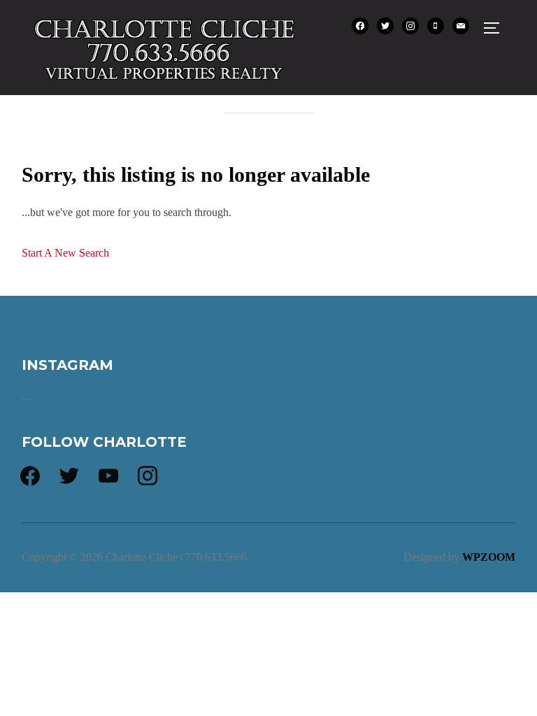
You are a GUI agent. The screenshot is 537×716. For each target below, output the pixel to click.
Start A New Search (65, 253)
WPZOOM (488, 557)
